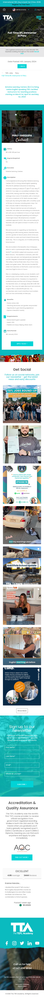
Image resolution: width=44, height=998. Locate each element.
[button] (22, 404)
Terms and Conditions (22, 984)
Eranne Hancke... (13, 883)
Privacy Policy (22, 986)
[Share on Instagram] (14, 943)
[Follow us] (30, 943)
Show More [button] (22, 711)
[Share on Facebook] (7, 943)
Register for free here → (22, 4)
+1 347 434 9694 (22, 968)
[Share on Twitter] (22, 943)
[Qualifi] (22, 848)
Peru (17, 73)
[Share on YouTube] (37, 943)
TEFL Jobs (9, 73)
